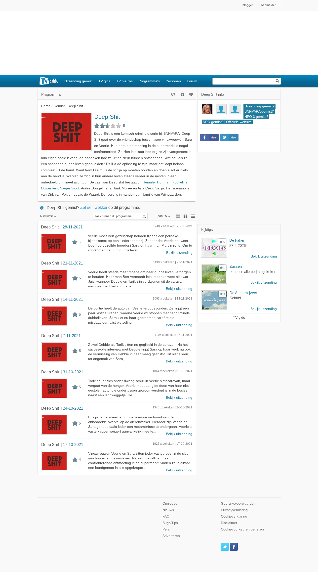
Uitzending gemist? (259, 106)
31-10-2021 (73, 372)
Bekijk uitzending (179, 253)
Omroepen (170, 503)
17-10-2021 (73, 444)
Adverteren (171, 536)
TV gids (104, 81)
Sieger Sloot (69, 188)
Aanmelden (269, 5)
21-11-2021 (73, 263)
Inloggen (248, 5)
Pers (166, 529)
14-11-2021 (73, 299)
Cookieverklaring (234, 516)
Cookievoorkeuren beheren (242, 529)
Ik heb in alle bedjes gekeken (253, 271)
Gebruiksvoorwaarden (238, 503)
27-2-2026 (237, 245)
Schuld (235, 298)
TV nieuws (124, 81)
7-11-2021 (72, 335)
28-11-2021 (73, 227)
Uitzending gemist (78, 81)
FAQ (165, 516)
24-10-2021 (73, 408)
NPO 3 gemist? (256, 117)
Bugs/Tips (170, 523)
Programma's (149, 81)
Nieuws (168, 510)
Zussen (236, 266)
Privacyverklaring (234, 510)
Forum (192, 81)
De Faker (236, 240)
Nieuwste (46, 216)
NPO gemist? (213, 122)
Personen (173, 81)
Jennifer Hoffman (156, 182)
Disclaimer (229, 523)
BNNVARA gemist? (259, 111)
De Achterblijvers (243, 293)
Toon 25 (161, 216)
